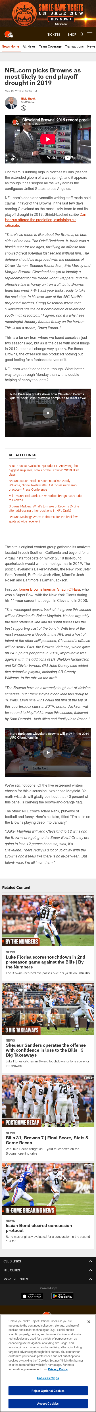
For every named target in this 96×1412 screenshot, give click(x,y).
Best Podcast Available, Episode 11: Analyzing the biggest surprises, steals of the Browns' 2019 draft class (44, 470)
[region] (48, 1363)
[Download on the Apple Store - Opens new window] (31, 1296)
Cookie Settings (48, 1378)
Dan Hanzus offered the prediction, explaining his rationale (45, 219)
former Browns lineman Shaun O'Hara (49, 589)
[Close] (89, 1322)
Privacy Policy (58, 1369)
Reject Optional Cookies (48, 1390)
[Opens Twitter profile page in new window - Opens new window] (23, 108)
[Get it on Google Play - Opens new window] (62, 1298)
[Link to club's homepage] (9, 32)
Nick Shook (28, 98)
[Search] (81, 34)
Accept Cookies (48, 1403)
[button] (48, 413)
